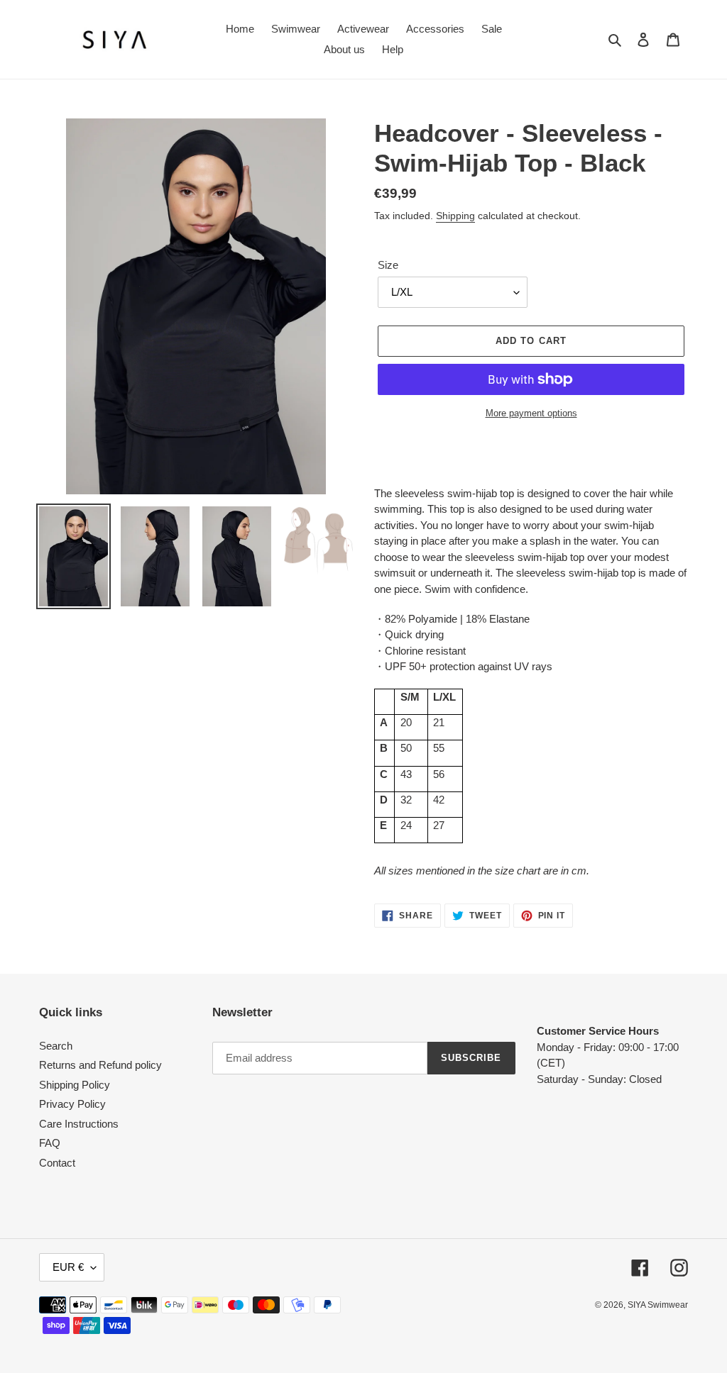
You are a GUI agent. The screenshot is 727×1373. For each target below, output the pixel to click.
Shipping (455, 215)
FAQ (49, 1143)
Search (55, 1046)
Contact (57, 1163)
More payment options (531, 413)
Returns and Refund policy (100, 1065)
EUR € (68, 1267)
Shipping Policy (74, 1085)
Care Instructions (79, 1124)
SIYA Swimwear (658, 1305)
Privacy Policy (72, 1104)
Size (388, 265)
